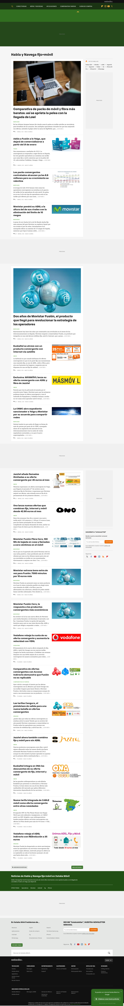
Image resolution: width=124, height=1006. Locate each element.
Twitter (112, 6)
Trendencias (89, 969)
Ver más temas (17, 945)
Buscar (109, 953)
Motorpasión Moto (76, 971)
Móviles (96, 64)
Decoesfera (89, 971)
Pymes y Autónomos (104, 972)
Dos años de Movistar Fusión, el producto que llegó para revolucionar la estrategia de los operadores (45, 320)
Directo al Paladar (61, 969)
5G (103, 67)
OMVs (15, 356)
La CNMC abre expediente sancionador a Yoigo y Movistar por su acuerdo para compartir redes (30, 413)
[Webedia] (108, 1)
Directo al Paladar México (61, 992)
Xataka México (16, 992)
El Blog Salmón (105, 969)
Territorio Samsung (52, 931)
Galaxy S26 (89, 64)
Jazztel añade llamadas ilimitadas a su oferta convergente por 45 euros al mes (31, 476)
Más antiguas (77, 867)
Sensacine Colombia (44, 995)
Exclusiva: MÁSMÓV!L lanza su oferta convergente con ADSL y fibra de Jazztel (30, 380)
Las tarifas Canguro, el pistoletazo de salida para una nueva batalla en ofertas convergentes (29, 707)
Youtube (108, 6)
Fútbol (98, 67)
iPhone (50, 888)
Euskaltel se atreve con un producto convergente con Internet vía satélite (28, 348)
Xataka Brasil (15, 994)
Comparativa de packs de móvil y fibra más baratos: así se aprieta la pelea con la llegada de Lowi (44, 113)
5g (45, 888)
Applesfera (15, 974)
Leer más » (60, 129)
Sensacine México (46, 992)
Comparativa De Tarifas (21, 682)
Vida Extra (29, 971)
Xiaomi (49, 927)
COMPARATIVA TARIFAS (68, 6)
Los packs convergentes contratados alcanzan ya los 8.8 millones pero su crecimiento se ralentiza (31, 176)
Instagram (105, 6)
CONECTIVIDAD (21, 6)
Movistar (16, 219)
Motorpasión (75, 969)
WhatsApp (101, 69)
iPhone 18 (93, 69)
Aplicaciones (15, 931)
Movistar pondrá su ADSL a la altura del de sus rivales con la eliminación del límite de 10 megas (30, 211)
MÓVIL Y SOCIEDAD (36, 6)
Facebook (91, 556)
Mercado (16, 122)
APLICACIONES (51, 6)
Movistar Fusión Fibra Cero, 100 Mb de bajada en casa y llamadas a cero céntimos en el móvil (31, 541)
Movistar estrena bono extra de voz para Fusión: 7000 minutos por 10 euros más (30, 573)
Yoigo (15, 149)
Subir (107, 960)
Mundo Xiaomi (16, 980)
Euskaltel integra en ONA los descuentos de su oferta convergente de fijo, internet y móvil (29, 770)
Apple (31, 927)
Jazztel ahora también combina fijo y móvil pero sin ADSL (30, 739)
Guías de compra (34, 931)
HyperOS (91, 67)
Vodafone (16, 645)
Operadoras (25, 888)
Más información (75, 1004)
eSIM (102, 64)
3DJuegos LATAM (31, 992)
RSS (103, 556)
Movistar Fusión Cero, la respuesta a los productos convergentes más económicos (30, 606)
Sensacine (44, 969)
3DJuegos (29, 969)
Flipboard (102, 6)
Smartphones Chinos (35, 938)
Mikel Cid (20, 132)
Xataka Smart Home (15, 977)
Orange (15, 716)
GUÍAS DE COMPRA (85, 6)
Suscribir (109, 542)
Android (40, 888)
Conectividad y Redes (53, 938)
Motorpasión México (75, 992)
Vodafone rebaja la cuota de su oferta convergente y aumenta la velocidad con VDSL (31, 638)
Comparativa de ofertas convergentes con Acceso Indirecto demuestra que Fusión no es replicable (31, 673)
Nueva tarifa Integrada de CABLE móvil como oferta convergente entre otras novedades (31, 802)
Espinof (43, 971)
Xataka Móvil (15, 971)
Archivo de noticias (20, 867)
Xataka (14, 969)
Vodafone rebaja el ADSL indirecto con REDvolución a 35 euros (30, 836)
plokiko (19, 662)
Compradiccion (90, 974)
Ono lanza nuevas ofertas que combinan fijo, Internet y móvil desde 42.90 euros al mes (30, 508)
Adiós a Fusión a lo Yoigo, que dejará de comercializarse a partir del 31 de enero (29, 141)
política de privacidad (88, 933)
